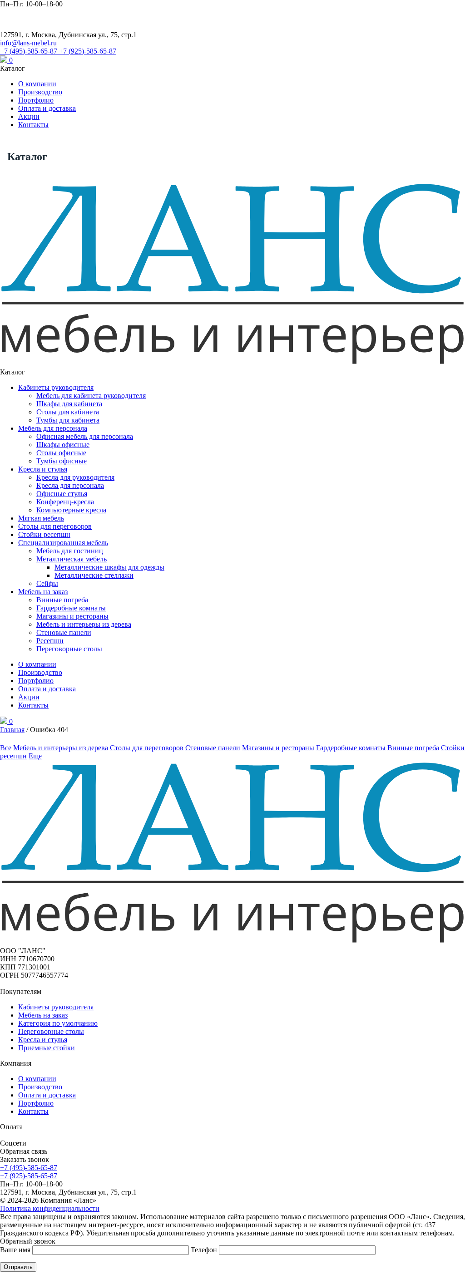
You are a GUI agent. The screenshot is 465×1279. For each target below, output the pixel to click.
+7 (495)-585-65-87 (29, 51)
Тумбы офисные (61, 461)
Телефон (205, 1250)
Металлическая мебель (71, 559)
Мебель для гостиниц (69, 551)
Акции (29, 116)
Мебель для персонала (52, 428)
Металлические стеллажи (94, 575)
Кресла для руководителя (75, 477)
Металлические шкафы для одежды (109, 567)
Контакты (33, 124)
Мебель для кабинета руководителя (91, 395)
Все (5, 748)
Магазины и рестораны (72, 616)
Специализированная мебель (63, 542)
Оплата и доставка (47, 108)
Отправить (18, 1267)
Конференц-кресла (65, 502)
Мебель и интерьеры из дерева (83, 624)
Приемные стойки (46, 1048)
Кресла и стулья (42, 469)
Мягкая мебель (41, 518)
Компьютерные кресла (71, 510)
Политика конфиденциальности (49, 1208)
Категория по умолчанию (58, 1023)
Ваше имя (16, 1250)
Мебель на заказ (43, 591)
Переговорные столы (69, 649)
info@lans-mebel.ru (28, 43)
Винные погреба (62, 600)
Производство (40, 92)
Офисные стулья (61, 493)
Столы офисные (61, 453)
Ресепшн (50, 640)
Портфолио (36, 100)
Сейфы (47, 583)
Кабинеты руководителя (56, 387)
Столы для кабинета (67, 412)
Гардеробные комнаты (71, 608)
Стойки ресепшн (44, 534)
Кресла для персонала (70, 485)
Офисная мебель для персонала (84, 436)
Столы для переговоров (55, 526)
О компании (37, 84)
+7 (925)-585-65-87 (87, 51)
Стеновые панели (63, 632)
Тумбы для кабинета (67, 420)
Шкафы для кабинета (69, 404)
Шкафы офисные (62, 444)
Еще (35, 756)
